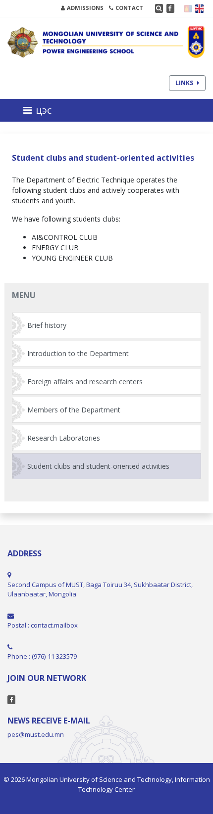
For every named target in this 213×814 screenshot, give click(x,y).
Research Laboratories (63, 438)
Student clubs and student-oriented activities (98, 466)
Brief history (46, 325)
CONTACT (129, 7)
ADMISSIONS (85, 7)
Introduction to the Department (78, 353)
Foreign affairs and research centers (85, 381)
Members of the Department (73, 409)
